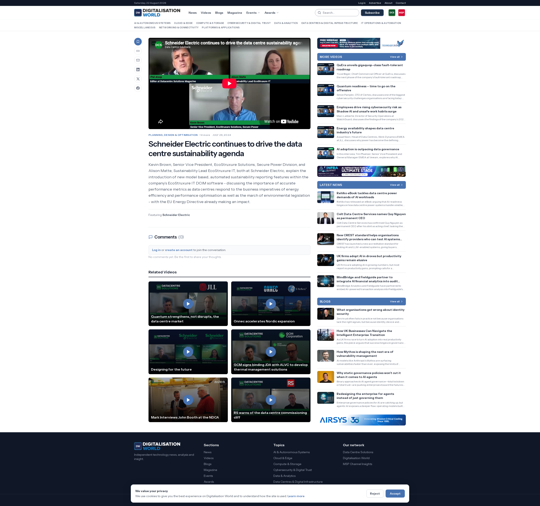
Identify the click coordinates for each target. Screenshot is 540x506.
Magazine (234, 13)
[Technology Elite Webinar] (361, 43)
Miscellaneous (145, 27)
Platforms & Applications (221, 27)
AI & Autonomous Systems (152, 23)
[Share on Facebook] (138, 88)
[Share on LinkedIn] (138, 69)
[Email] (138, 60)
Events (251, 13)
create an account (179, 250)
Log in (362, 2)
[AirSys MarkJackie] (361, 420)
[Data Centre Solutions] (392, 12)
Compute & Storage (210, 23)
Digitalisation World (356, 458)
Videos (206, 13)
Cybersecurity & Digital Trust (249, 23)
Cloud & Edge (183, 23)
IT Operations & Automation (381, 23)
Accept (395, 493)
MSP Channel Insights (357, 464)
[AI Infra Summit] (361, 171)
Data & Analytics (286, 23)
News (193, 13)
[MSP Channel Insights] (401, 12)
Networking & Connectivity (179, 27)
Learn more (296, 496)
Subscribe (372, 13)
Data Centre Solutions (358, 452)
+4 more (204, 134)
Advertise (375, 2)
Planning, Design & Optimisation (173, 134)
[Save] (138, 41)
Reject (375, 493)
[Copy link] (138, 51)
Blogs (219, 13)
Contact (401, 2)
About (388, 2)
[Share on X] (138, 79)
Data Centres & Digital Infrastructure (329, 23)
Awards (270, 13)
